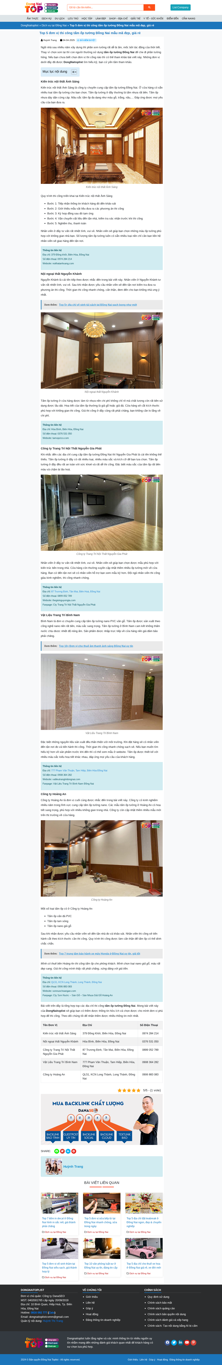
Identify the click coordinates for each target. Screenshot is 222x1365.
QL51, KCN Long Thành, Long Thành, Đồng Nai (76, 982)
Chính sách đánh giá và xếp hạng (168, 1319)
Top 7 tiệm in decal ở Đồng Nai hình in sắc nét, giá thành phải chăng (59, 1222)
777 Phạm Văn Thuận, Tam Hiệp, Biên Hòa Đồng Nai (79, 770)
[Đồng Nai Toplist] (41, 7)
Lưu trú (73, 18)
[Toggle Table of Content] (72, 72)
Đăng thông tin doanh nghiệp (103, 1319)
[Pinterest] (193, 1342)
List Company (181, 7)
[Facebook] (167, 1342)
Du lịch (60, 18)
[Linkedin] (180, 1342)
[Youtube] (187, 1342)
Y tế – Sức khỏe (153, 18)
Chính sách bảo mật (160, 1302)
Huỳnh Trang (50, 40)
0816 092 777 (39, 1312)
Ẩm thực (32, 18)
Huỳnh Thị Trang (53, 1320)
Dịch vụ (47, 18)
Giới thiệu (92, 1296)
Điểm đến (173, 18)
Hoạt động (92, 1314)
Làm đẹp (101, 18)
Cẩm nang (188, 18)
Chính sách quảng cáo (161, 1308)
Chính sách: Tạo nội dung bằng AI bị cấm (172, 1325)
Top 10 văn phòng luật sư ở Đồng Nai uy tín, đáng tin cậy (101, 1265)
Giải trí (135, 18)
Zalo (51, 1312)
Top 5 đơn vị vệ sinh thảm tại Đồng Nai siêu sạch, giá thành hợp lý (59, 1267)
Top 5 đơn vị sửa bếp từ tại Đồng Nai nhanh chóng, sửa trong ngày (100, 1222)
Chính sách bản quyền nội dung (167, 1314)
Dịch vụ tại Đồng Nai (54, 25)
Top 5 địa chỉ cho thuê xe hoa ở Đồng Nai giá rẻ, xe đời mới (144, 1265)
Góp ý (89, 1308)
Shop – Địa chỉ (118, 18)
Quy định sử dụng (158, 1296)
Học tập (87, 18)
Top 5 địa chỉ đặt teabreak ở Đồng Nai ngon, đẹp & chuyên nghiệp (144, 1222)
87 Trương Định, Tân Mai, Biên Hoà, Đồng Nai (75, 591)
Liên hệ (90, 1302)
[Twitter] (174, 1342)
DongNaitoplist (30, 25)
